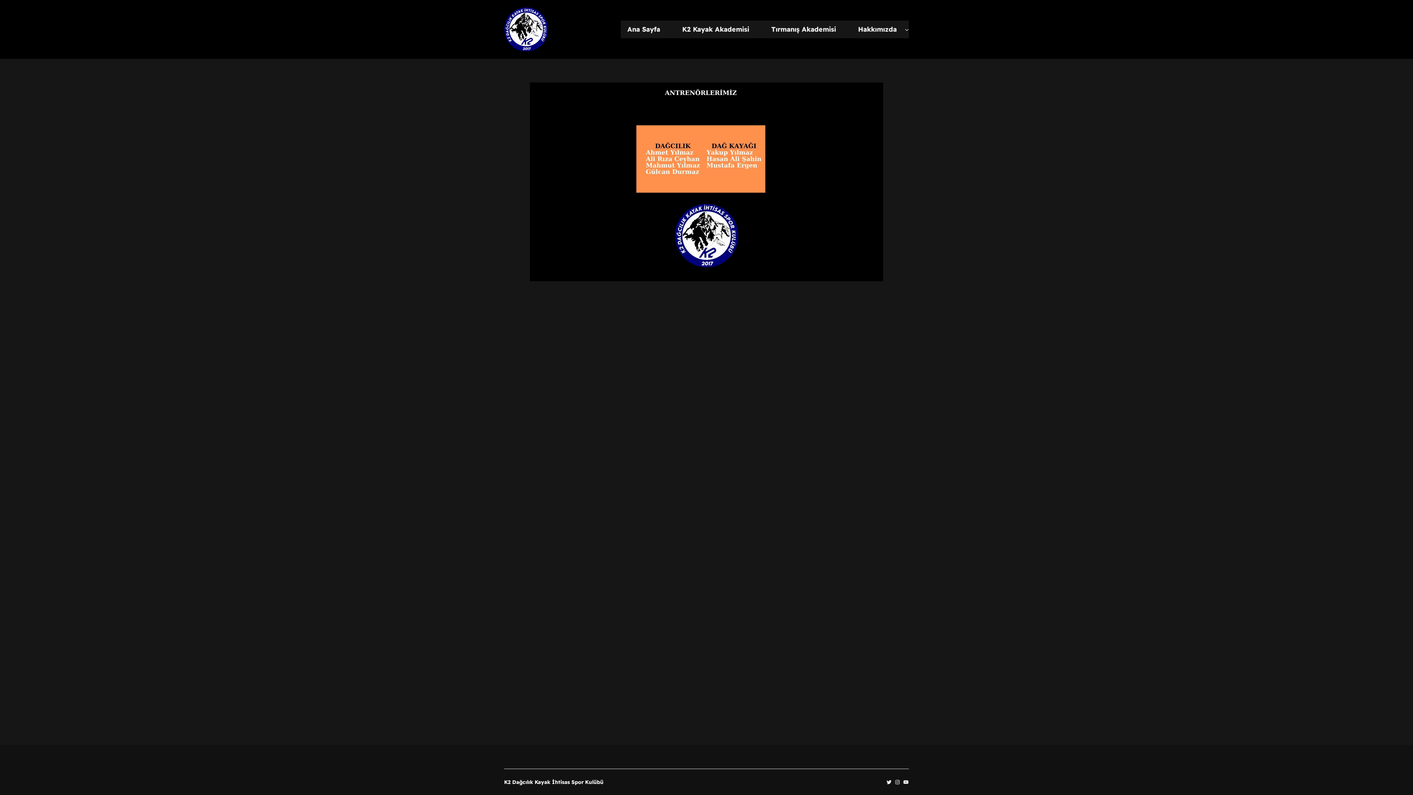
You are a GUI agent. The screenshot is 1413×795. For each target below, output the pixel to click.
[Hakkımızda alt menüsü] (907, 30)
